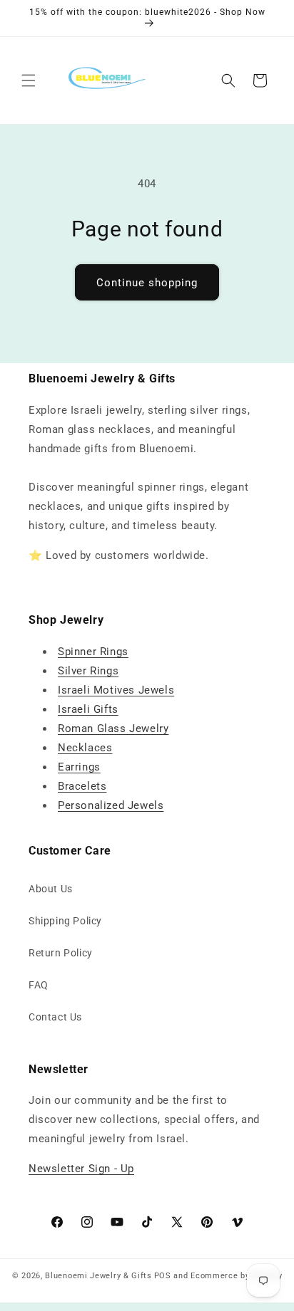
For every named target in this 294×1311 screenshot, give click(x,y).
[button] (28, 80)
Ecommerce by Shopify (236, 1275)
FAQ (39, 985)
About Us (51, 888)
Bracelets (82, 786)
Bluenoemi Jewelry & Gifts (98, 1275)
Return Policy (61, 953)
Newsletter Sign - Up (81, 1168)
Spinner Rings (93, 651)
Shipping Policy (65, 920)
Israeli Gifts (88, 709)
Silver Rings (88, 670)
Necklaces (85, 747)
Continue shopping (147, 282)
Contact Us (55, 1017)
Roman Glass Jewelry (113, 728)
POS (162, 1275)
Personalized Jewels (110, 805)
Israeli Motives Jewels (116, 690)
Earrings (79, 767)
